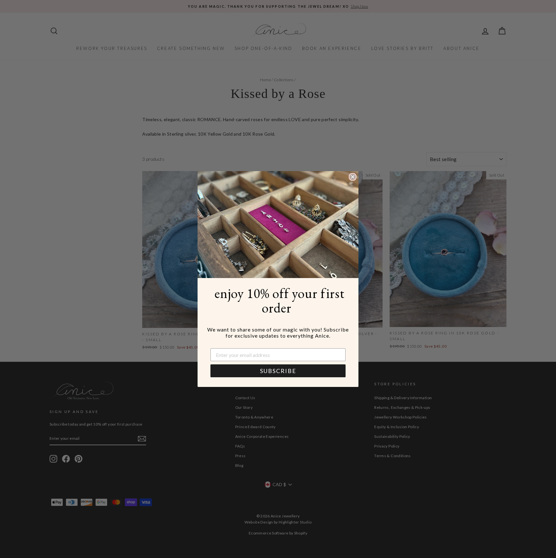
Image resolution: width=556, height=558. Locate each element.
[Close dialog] (352, 177)
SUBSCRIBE (278, 370)
